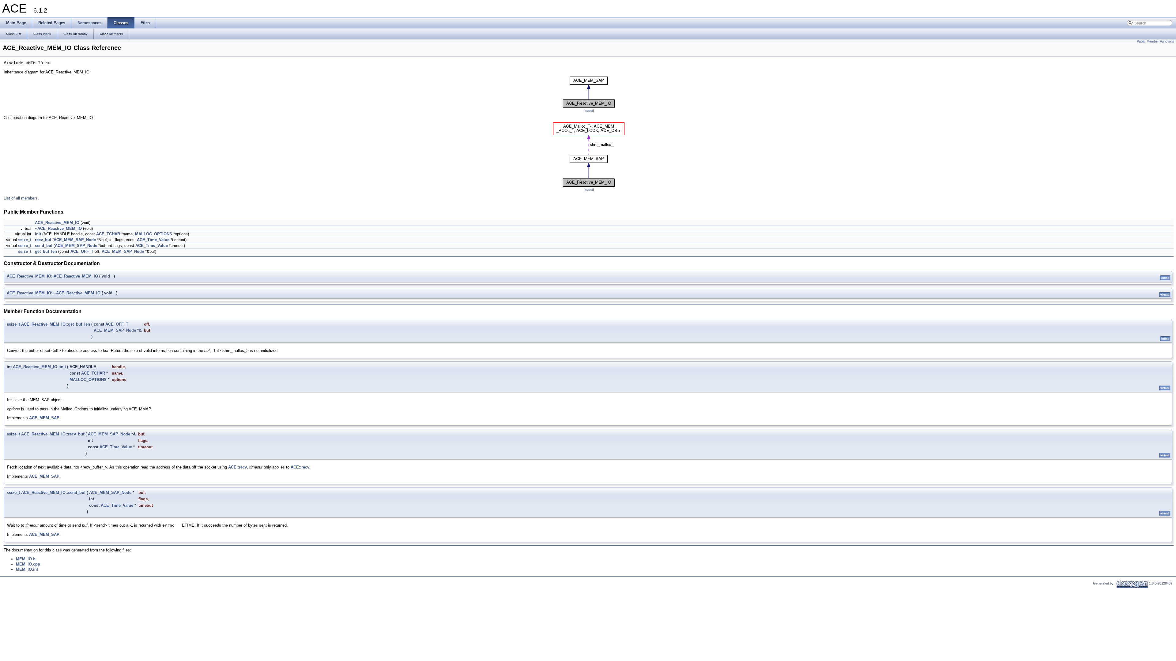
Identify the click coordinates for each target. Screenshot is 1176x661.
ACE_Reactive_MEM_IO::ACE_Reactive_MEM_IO (52, 276)
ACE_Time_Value (153, 239)
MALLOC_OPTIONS (153, 234)
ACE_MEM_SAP (44, 418)
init (38, 234)
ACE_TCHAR (108, 234)
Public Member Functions (1155, 41)
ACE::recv (237, 467)
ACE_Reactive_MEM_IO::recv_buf (52, 434)
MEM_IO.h (26, 559)
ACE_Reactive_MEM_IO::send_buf (53, 492)
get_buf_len (46, 251)
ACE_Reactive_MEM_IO (57, 222)
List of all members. (21, 198)
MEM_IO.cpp (28, 564)
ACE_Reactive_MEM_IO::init (39, 366)
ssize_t (24, 239)
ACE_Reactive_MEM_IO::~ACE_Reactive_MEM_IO (53, 293)
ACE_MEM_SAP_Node (75, 239)
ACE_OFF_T (81, 251)
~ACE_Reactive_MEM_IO (58, 228)
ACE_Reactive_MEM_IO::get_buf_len (55, 324)
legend (589, 110)
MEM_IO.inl (27, 569)
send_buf (43, 245)
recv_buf (43, 239)
